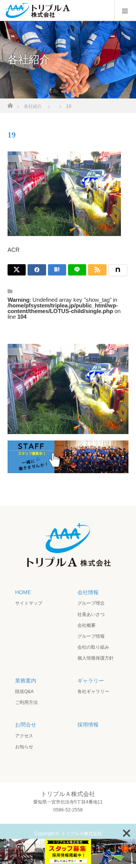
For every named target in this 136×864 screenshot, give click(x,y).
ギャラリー (90, 681)
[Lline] (77, 269)
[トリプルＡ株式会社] (68, 567)
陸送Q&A (24, 691)
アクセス (24, 735)
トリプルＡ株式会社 (81, 833)
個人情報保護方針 (95, 658)
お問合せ (25, 725)
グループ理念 (91, 603)
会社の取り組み (93, 647)
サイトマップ (28, 603)
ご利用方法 (26, 702)
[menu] (125, 10)
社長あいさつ (91, 614)
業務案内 (25, 681)
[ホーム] (10, 103)
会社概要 (86, 625)
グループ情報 (91, 636)
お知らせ (24, 746)
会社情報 (88, 592)
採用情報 (88, 725)
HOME (23, 592)
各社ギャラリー (93, 691)
